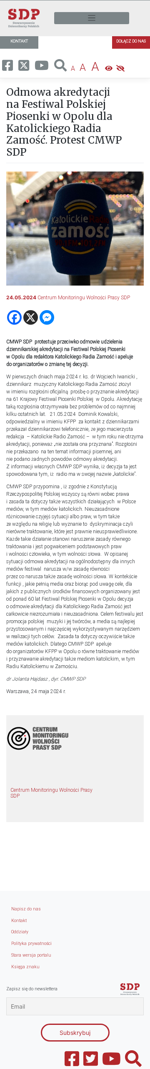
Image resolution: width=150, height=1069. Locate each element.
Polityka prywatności (31, 943)
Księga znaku (25, 967)
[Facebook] (14, 317)
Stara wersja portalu (31, 955)
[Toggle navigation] (91, 18)
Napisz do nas (26, 909)
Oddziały (19, 932)
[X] (30, 317)
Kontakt (19, 920)
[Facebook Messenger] (47, 317)
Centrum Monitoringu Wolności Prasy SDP (84, 298)
